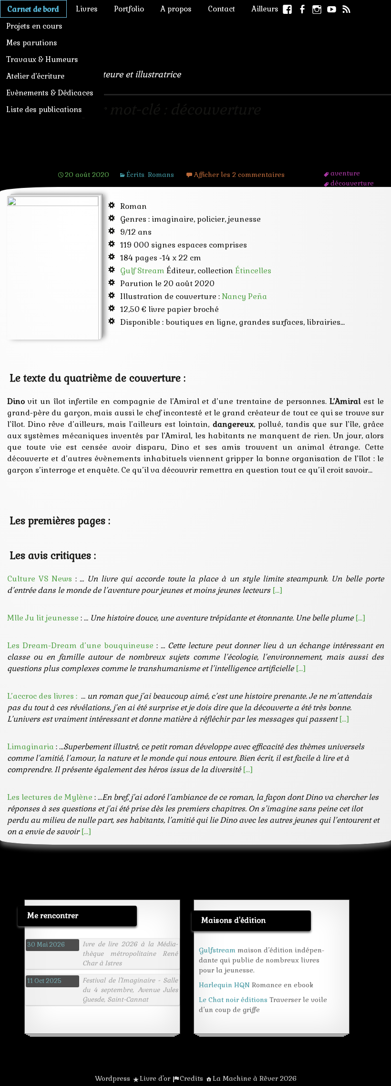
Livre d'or (155, 1078)
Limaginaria (30, 747)
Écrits (135, 174)
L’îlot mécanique (105, 156)
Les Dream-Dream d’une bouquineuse (80, 646)
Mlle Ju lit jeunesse (43, 618)
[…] (277, 590)
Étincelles (253, 271)
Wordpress (112, 1078)
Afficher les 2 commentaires (239, 174)
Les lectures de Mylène (50, 797)
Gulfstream (217, 950)
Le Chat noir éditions (233, 999)
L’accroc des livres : (42, 696)
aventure (345, 173)
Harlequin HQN (224, 985)
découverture (352, 183)
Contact (221, 8)
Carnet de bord (33, 8)
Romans (161, 174)
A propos (176, 8)
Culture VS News (39, 579)
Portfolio (129, 8)
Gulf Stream (142, 271)
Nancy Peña (244, 296)
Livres (87, 8)
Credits (191, 1078)
